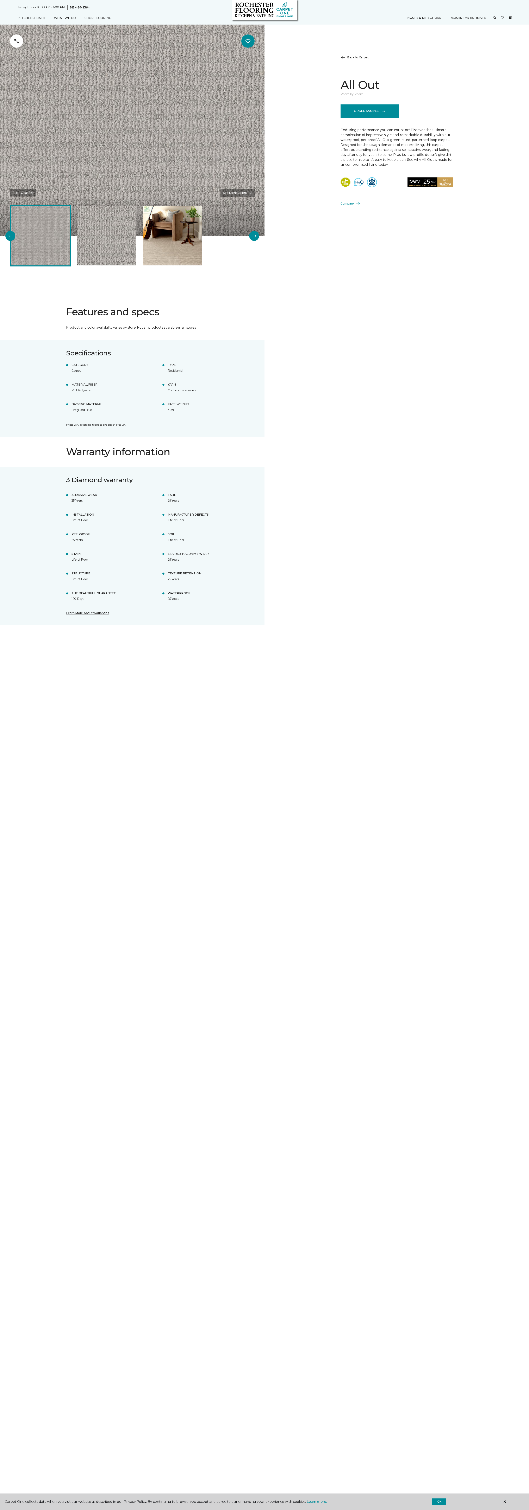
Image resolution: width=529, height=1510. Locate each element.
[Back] (10, 236)
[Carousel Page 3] (172, 235)
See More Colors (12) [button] (237, 193)
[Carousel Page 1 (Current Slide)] (40, 235)
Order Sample (366, 111)
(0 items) (510, 18)
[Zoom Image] (16, 41)
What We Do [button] (65, 18)
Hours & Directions (424, 18)
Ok (439, 1501)
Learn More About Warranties (87, 613)
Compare (347, 203)
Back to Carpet (358, 57)
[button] (495, 18)
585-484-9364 (80, 7)
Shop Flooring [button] (98, 18)
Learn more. (317, 1502)
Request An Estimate (467, 18)
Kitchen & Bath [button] (31, 18)
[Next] (254, 236)
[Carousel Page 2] (106, 235)
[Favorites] (502, 18)
